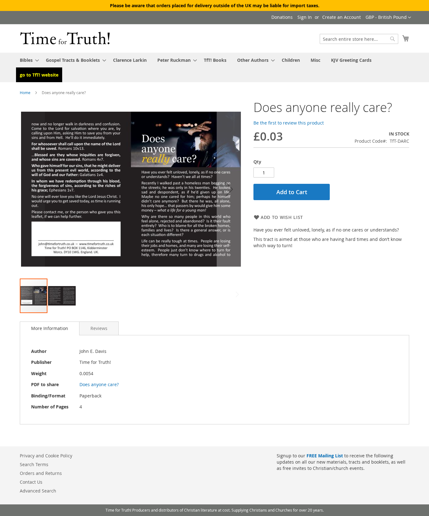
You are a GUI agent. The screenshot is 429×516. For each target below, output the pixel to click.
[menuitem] (27, 60)
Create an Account (341, 17)
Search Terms (34, 464)
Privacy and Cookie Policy (46, 456)
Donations (282, 17)
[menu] (214, 67)
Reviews (98, 328)
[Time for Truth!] (65, 38)
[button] (388, 17)
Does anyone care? (99, 384)
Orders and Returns (41, 473)
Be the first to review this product (288, 123)
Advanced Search (38, 491)
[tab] (49, 328)
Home (25, 92)
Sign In (304, 17)
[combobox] (359, 39)
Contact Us (31, 482)
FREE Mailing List (325, 456)
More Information (49, 328)
